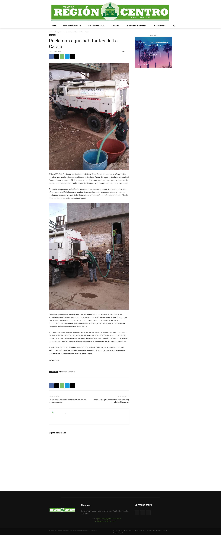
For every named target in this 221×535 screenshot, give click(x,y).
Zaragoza (58, 32)
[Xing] (67, 416)
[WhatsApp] (62, 56)
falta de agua (63, 372)
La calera (72, 372)
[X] (56, 56)
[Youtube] (148, 512)
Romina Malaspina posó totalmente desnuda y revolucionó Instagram (111, 401)
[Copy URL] (72, 56)
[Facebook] (51, 56)
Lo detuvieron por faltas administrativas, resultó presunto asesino (67, 401)
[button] (174, 25)
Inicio (50, 32)
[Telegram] (67, 56)
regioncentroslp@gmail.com (105, 521)
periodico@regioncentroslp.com (109, 519)
